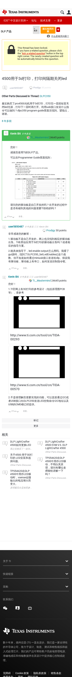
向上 (5, 217)
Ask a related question (33, 53)
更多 (59, 20)
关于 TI (7, 561)
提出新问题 (58, 29)
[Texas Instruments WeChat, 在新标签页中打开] (5, 609)
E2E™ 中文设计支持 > (16, 20)
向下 (13, 217)
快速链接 (8, 573)
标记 (36, 420)
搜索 (62, 12)
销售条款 (56, 673)
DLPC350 (45, 96)
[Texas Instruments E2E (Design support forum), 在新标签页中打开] (17, 609)
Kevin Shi (15, 133)
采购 (5, 586)
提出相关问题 (48, 29)
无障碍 (7, 673)
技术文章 (45, 20)
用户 (69, 12)
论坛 (34, 20)
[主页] (20, 12)
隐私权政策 (39, 673)
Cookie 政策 (22, 673)
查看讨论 (22, 216)
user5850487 (16, 88)
